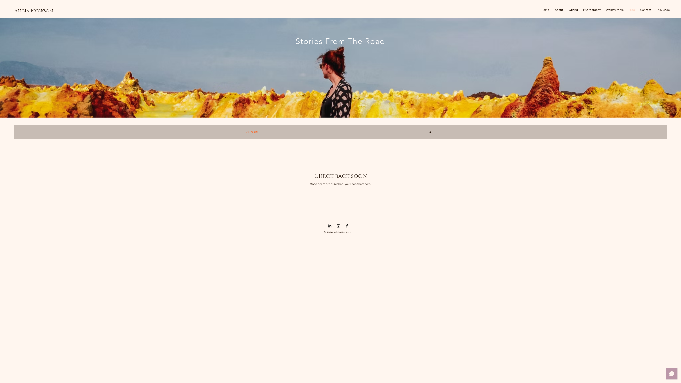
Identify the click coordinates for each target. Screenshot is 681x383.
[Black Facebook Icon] (347, 226)
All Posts (252, 131)
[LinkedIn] (330, 226)
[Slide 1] (340, 110)
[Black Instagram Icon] (338, 226)
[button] (430, 132)
